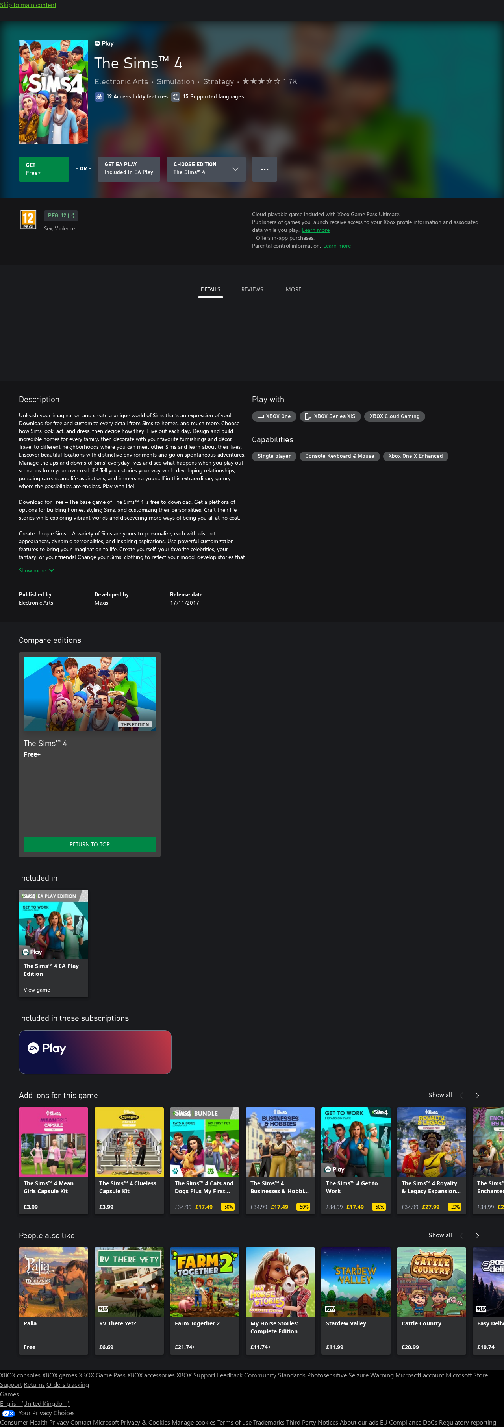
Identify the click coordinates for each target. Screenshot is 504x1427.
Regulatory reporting (467, 1422)
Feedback (230, 1375)
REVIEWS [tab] (252, 289)
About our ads (359, 1422)
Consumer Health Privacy (34, 1422)
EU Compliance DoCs (408, 1422)
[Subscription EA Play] (95, 1052)
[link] (53, 943)
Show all (440, 1094)
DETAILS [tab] (210, 289)
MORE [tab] (293, 289)
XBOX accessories (151, 1375)
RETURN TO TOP (90, 844)
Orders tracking (67, 1384)
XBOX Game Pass (102, 1375)
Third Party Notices (312, 1422)
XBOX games (59, 1375)
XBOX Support (195, 1375)
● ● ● (265, 169)
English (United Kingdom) (35, 1403)
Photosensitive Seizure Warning (350, 1375)
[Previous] (461, 1095)
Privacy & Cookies (145, 1422)
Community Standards (275, 1375)
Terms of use (234, 1422)
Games (9, 1394)
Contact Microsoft (94, 1422)
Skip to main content (28, 4)
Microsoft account (419, 1375)
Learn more (316, 229)
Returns (34, 1384)
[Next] (477, 1095)
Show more (32, 570)
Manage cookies (194, 1422)
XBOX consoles (20, 1375)
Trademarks (269, 1422)
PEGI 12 (57, 215)
